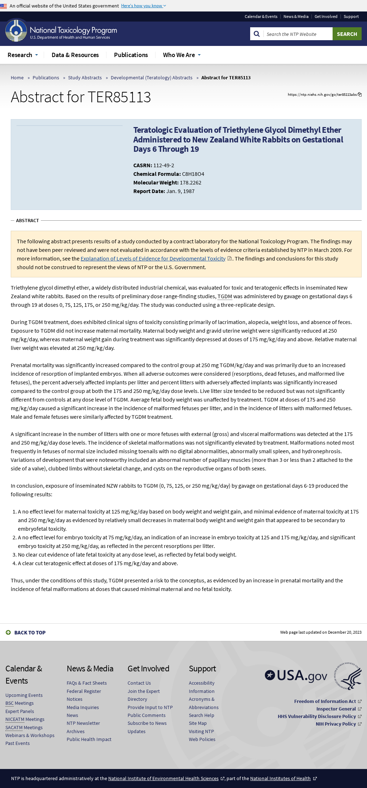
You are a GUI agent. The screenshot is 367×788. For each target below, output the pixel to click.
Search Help (201, 715)
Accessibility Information (202, 687)
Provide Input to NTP (150, 707)
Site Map (198, 723)
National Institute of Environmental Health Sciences (163, 778)
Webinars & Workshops (29, 735)
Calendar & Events (261, 16)
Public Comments (147, 715)
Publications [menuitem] (131, 55)
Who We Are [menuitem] (179, 55)
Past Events (17, 743)
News (72, 715)
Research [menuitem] (20, 55)
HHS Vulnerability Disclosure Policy (317, 716)
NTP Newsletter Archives (83, 727)
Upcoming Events (24, 695)
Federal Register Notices (84, 695)
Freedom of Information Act (325, 701)
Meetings (19, 703)
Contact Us (139, 683)
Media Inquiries (83, 707)
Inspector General (336, 708)
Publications (46, 77)
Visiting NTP (201, 731)
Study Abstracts (85, 77)
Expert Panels (19, 711)
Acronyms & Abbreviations (204, 703)
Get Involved (326, 16)
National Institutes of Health (280, 778)
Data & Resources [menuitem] (75, 55)
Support (351, 16)
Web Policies (202, 739)
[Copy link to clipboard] (360, 95)
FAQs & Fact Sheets (87, 683)
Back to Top (30, 632)
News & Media (296, 16)
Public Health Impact (89, 739)
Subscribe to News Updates (147, 727)
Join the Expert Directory (144, 695)
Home (17, 77)
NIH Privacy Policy (336, 724)
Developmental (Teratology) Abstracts (151, 77)
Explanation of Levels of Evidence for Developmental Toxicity (153, 258)
